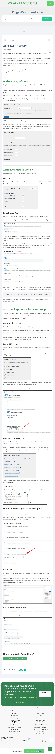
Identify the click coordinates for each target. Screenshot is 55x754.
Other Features (16, 32)
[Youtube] (45, 741)
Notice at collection (17, 751)
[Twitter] (39, 741)
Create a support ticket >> (15, 658)
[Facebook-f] (42, 741)
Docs (8, 32)
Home (3, 32)
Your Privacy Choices (32, 751)
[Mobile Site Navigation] (50, 3)
